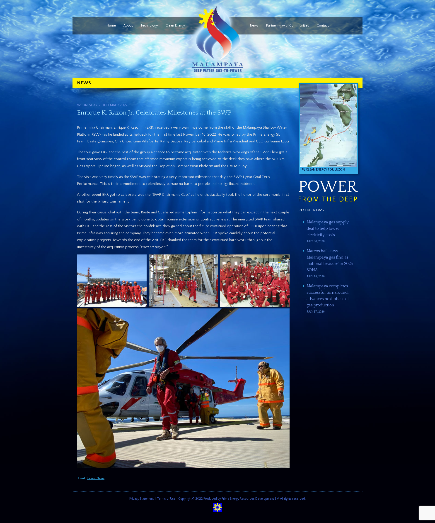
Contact (323, 25)
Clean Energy (175, 25)
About (128, 25)
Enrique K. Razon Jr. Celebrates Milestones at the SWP (154, 112)
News (254, 25)
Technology (149, 25)
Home (111, 25)
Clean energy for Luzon (325, 169)
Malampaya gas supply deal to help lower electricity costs (328, 228)
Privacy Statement (141, 499)
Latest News (95, 478)
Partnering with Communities (287, 25)
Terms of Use (166, 499)
